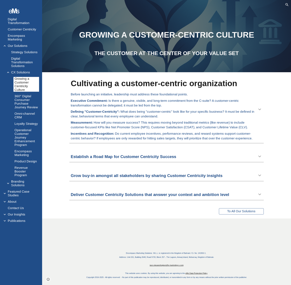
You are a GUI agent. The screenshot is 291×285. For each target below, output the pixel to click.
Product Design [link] (25, 161)
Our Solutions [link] (17, 46)
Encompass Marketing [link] (16, 37)
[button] (287, 5)
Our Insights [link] (16, 214)
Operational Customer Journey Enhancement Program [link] (24, 137)
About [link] (12, 201)
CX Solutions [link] (20, 72)
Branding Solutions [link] (18, 183)
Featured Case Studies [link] (18, 193)
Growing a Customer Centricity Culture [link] (21, 84)
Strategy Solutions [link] (24, 52)
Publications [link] (16, 221)
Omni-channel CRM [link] (24, 115)
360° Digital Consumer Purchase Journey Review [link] (26, 101)
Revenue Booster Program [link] (21, 171)
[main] (166, 40)
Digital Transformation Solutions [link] (22, 62)
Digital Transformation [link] (18, 21)
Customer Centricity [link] (22, 29)
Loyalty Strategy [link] (26, 123)
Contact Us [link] (16, 208)
